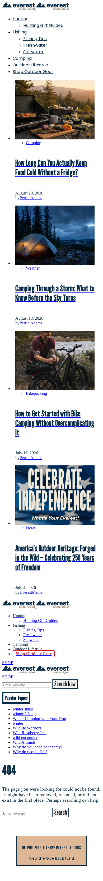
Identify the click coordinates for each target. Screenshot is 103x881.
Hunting (21, 19)
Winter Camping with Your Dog (39, 718)
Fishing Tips (35, 39)
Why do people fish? (30, 751)
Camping (22, 58)
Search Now (65, 684)
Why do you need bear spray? (38, 747)
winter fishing (24, 714)
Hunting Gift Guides (43, 25)
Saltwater (33, 52)
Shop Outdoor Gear (33, 72)
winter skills (23, 709)
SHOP (7, 662)
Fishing (20, 32)
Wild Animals (24, 742)
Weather (33, 268)
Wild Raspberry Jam (29, 733)
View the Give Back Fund (51, 858)
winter (18, 723)
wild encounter (25, 737)
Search (60, 812)
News (31, 528)
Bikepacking (36, 393)
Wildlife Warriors (27, 728)
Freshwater (35, 45)
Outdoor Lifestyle (30, 65)
